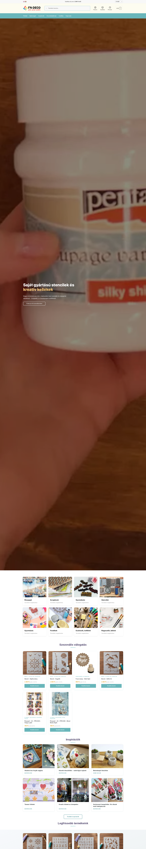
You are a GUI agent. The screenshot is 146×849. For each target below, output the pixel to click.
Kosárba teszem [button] (34, 685)
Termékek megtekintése (30, 602)
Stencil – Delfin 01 (106, 679)
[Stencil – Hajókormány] (34, 663)
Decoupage (33, 717)
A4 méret (26, 717)
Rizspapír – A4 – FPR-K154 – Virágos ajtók (32, 721)
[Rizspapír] (34, 588)
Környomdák (79, 676)
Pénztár (110, 9)
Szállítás (102, 9)
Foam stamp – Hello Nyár (83, 679)
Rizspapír (39, 717)
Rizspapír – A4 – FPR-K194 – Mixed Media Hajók (60, 721)
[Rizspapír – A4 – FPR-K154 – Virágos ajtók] (34, 704)
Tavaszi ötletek (30, 804)
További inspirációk (73, 816)
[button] (119, 8)
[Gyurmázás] (34, 619)
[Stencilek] (111, 588)
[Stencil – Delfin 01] (111, 663)
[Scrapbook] (60, 588)
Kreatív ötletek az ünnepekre (68, 804)
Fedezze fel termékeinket (34, 303)
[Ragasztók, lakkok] (111, 619)
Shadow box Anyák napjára (34, 770)
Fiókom (95, 9)
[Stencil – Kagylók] (60, 663)
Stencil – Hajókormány (31, 679)
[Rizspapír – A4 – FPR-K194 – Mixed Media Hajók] (60, 704)
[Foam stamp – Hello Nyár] (86, 663)
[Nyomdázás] (86, 588)
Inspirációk (28, 773)
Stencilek (37, 676)
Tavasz (26, 718)
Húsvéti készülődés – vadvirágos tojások (72, 770)
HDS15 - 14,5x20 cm (29, 676)
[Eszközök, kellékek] (86, 619)
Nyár (63, 717)
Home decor (97, 773)
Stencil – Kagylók (55, 679)
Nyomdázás (86, 676)
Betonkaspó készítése (100, 770)
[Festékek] (60, 619)
